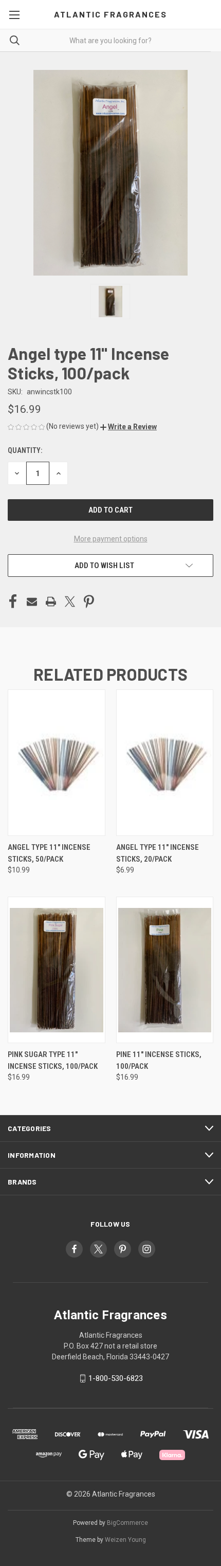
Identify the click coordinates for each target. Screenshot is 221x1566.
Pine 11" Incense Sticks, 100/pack (158, 1060)
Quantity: (25, 450)
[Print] (51, 601)
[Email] (32, 601)
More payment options (111, 539)
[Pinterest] (89, 601)
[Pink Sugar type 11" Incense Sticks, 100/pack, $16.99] (56, 970)
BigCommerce (127, 1522)
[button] (128, 427)
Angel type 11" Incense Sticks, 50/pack (49, 853)
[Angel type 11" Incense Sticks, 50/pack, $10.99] (56, 762)
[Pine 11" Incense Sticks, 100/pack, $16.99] (165, 970)
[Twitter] (70, 601)
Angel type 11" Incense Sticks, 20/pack (157, 853)
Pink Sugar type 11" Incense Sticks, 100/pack (53, 1060)
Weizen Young (125, 1539)
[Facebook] (13, 601)
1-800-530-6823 (115, 1378)
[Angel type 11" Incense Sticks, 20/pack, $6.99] (165, 762)
